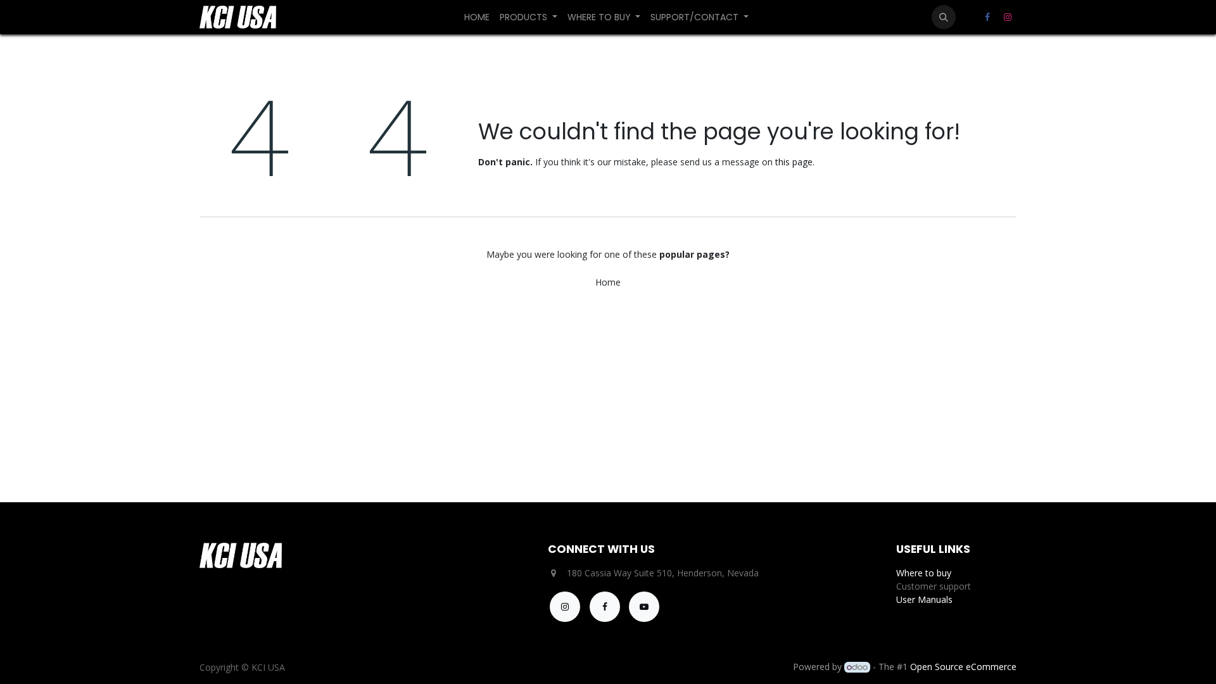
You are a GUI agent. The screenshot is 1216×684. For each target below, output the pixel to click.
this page (794, 162)
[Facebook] (987, 17)
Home (608, 282)
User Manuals (924, 599)
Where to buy (923, 573)
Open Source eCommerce (963, 667)
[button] (944, 17)
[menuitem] (477, 17)
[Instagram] (1007, 17)
